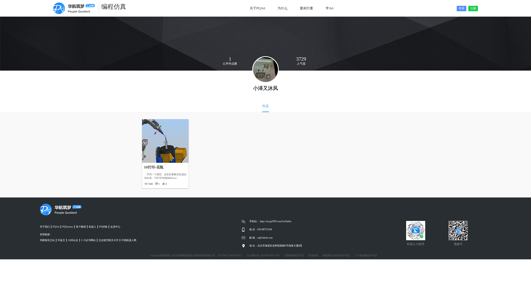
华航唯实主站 (47, 240)
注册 (473, 8)
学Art (329, 8)
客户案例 (81, 226)
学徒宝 (61, 240)
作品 (265, 106)
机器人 (92, 226)
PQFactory (67, 226)
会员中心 (115, 226)
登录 (461, 8)
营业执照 (313, 255)
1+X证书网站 (88, 240)
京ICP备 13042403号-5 (230, 255)
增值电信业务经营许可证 (336, 255)
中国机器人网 (128, 240)
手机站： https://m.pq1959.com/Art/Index (270, 221)
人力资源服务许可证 (366, 255)
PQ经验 (103, 226)
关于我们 (45, 226)
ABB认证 (73, 240)
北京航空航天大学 (108, 240)
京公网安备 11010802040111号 (263, 255)
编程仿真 (113, 6)
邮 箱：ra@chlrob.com (261, 237)
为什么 (282, 8)
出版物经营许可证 (294, 255)
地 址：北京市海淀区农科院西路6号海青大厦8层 (275, 245)
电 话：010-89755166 (260, 229)
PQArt (56, 226)
